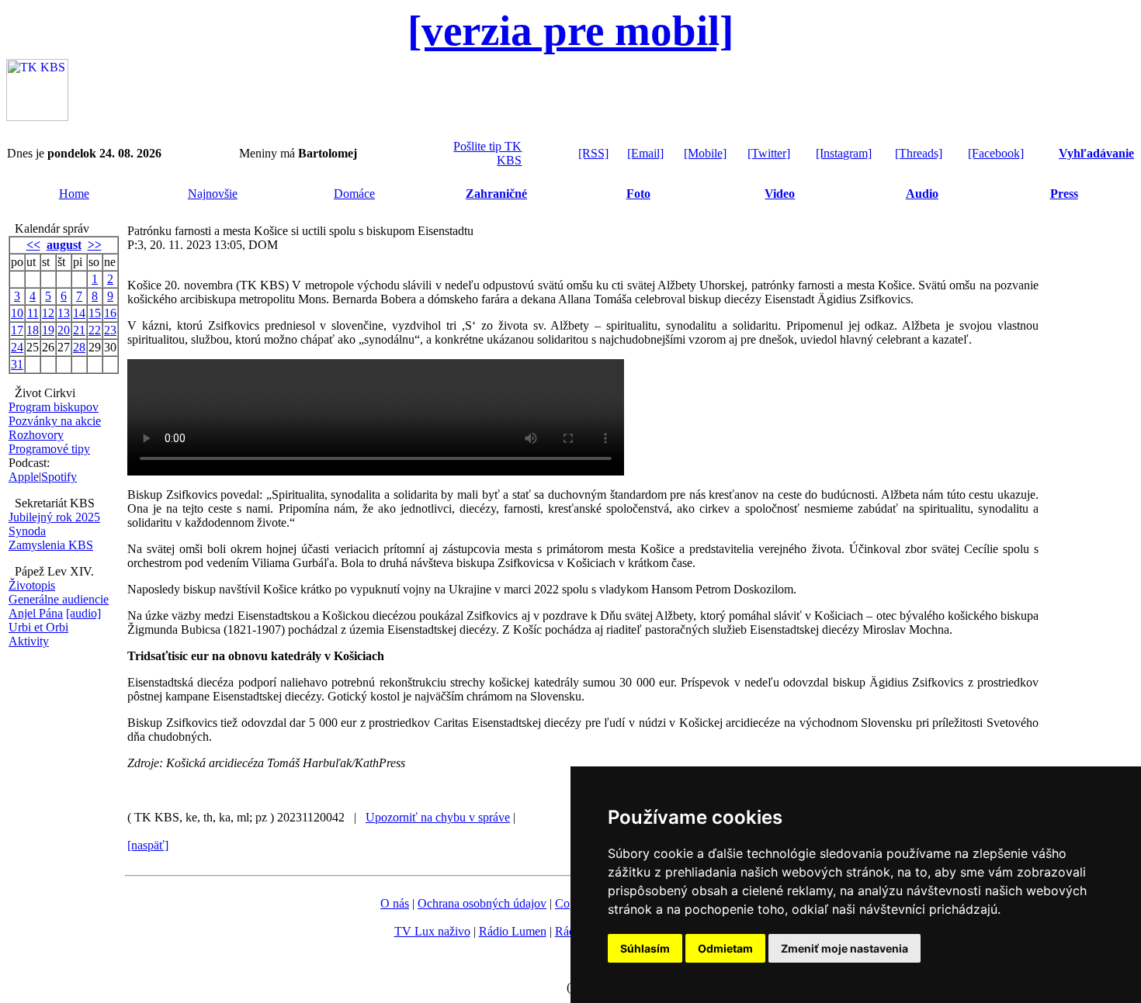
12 (48, 313)
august (64, 244)
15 (94, 313)
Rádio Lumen (512, 931)
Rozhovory (36, 434)
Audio (922, 193)
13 (63, 313)
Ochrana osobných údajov (482, 903)
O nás (394, 903)
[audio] (83, 613)
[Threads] (918, 153)
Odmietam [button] (725, 948)
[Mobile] (705, 153)
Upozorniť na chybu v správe (438, 817)
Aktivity (29, 641)
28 (79, 347)
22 (94, 330)
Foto (638, 193)
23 (110, 330)
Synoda (27, 531)
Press (1064, 193)
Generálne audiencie (59, 599)
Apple (24, 476)
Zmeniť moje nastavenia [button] (844, 948)
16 (110, 313)
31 (17, 364)
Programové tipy (49, 448)
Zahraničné (496, 193)
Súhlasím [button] (645, 948)
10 (17, 313)
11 (33, 313)
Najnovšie (213, 193)
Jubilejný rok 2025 (54, 517)
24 (17, 347)
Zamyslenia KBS (51, 545)
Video (780, 193)
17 (17, 330)
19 (48, 330)
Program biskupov (54, 406)
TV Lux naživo (432, 931)
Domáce (354, 193)
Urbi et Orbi (38, 627)
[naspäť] (147, 845)
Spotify (59, 476)
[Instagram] (844, 153)
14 (79, 313)
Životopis (32, 585)
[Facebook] (996, 153)
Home (74, 193)
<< (33, 244)
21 (79, 330)
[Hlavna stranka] (37, 116)
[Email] (645, 153)
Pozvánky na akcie (55, 420)
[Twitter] (768, 153)
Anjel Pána (36, 613)
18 (32, 330)
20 (63, 330)
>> (95, 244)
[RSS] (593, 153)
